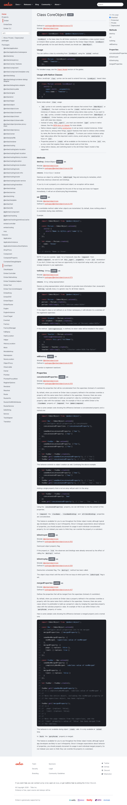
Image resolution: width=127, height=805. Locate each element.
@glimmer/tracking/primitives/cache (16, 220)
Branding (35, 773)
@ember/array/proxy (11, 60)
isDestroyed (113, 57)
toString (112, 41)
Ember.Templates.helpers (13, 281)
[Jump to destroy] (65, 161)
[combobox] (16, 33)
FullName (7, 332)
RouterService (9, 406)
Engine (6, 308)
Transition (7, 422)
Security (35, 769)
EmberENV (8, 297)
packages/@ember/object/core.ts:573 (59, 277)
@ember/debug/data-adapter (14, 85)
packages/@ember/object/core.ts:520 (59, 566)
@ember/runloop (9, 188)
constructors (66, 128)
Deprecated (115, 26)
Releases (27, 4)
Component (8, 254)
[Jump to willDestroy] (56, 356)
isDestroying (113, 60)
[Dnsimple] (107, 801)
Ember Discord (90, 783)
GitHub (106, 767)
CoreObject (8, 266)
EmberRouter (8, 305)
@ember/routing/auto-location (14, 149)
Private (113, 23)
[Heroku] (81, 801)
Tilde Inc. (33, 787)
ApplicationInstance (11, 242)
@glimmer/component (11, 212)
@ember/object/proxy (12, 130)
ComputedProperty (11, 258)
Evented (7, 320)
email (46, 783)
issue (57, 783)
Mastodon (108, 774)
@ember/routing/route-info (13, 173)
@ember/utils (8, 208)
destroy (112, 34)
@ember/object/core (11, 109)
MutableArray (8, 351)
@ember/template (10, 200)
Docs (18, 4)
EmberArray (8, 293)
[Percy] (98, 801)
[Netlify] (72, 801)
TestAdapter (8, 418)
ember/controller (9, 224)
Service (6, 414)
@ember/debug (9, 76)
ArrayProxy (8, 250)
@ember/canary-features (13, 64)
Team (34, 764)
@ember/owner (9, 134)
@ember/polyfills (9, 138)
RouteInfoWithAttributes (12, 402)
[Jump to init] (49, 197)
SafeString (7, 410)
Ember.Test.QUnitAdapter (13, 289)
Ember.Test (8, 285)
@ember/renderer (10, 142)
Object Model (62, 69)
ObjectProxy (8, 363)
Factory (6, 324)
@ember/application (11, 48)
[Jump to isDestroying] (57, 559)
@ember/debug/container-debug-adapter (16, 80)
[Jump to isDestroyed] (57, 535)
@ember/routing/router (12, 177)
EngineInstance (9, 312)
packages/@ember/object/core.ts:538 (59, 168)
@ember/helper (9, 101)
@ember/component (11, 68)
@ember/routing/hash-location (15, 153)
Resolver (7, 390)
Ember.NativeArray (10, 277)
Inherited (114, 17)
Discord (107, 770)
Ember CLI (7, 28)
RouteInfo (7, 398)
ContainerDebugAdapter (12, 262)
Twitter (106, 763)
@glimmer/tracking (10, 216)
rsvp (5, 231)
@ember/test (8, 204)
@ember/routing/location (13, 161)
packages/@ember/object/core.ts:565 (59, 363)
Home (4, 14)
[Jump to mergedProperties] (62, 583)
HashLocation (9, 336)
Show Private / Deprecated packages (13, 39)
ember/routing (9, 227)
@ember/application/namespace (15, 52)
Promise (6, 375)
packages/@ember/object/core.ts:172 (59, 26)
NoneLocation (9, 359)
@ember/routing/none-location (15, 165)
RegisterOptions (9, 383)
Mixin (5, 348)
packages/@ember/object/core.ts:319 (58, 204)
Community (45, 4)
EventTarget (8, 316)
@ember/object (9, 105)
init (110, 37)
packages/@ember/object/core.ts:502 (59, 542)
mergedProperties (115, 64)
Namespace (8, 355)
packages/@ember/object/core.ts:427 (59, 590)
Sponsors (52, 764)
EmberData (8, 24)
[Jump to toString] (59, 270)
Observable (8, 367)
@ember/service (9, 192)
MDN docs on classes (61, 125)
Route (6, 394)
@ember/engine (9, 93)
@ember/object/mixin (11, 116)
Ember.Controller (10, 273)
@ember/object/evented (12, 113)
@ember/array (9, 56)
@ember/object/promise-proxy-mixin (15, 125)
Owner (6, 371)
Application (8, 238)
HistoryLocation (9, 344)
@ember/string (9, 196)
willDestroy (113, 44)
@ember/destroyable (11, 89)
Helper (6, 340)
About (57, 4)
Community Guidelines (57, 773)
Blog (37, 4)
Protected (115, 20)
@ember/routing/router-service (15, 181)
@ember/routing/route (11, 169)
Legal (51, 769)
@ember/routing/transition (13, 185)
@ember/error (8, 97)
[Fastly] (89, 801)
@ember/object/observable (14, 120)
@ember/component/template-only (16, 72)
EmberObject (8, 301)
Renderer (7, 386)
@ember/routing (9, 145)
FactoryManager (10, 328)
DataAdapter (8, 269)
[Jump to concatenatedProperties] (67, 377)
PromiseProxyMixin (11, 379)
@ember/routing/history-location (15, 157)
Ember (6, 21)
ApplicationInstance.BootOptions (16, 246)
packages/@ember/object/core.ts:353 (59, 384)
